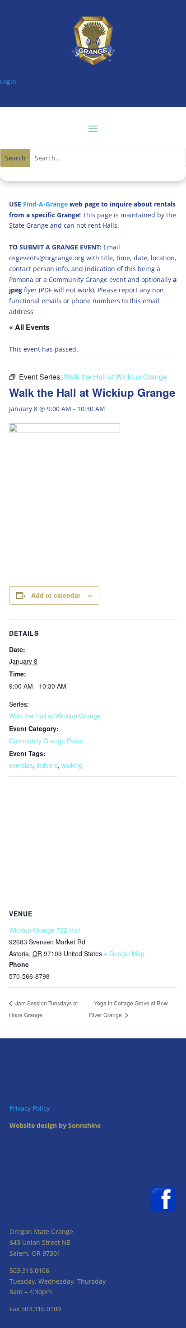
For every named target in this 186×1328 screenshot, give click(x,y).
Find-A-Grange (45, 204)
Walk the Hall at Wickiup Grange (55, 715)
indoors (47, 765)
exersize (21, 765)
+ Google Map (124, 953)
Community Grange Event (46, 740)
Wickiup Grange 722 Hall (44, 929)
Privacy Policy (29, 1108)
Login (8, 81)
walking (72, 765)
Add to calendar (55, 595)
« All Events (29, 327)
